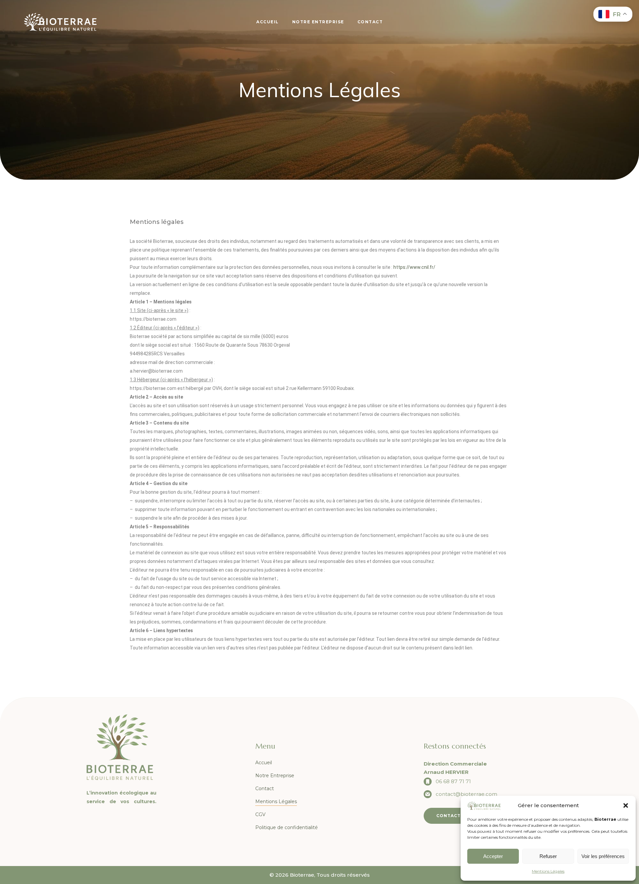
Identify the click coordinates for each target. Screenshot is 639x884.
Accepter (493, 856)
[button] (625, 805)
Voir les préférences (603, 856)
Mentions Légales (548, 871)
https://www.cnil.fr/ (414, 267)
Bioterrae (302, 875)
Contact (264, 789)
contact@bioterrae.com (466, 794)
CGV (260, 814)
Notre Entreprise (274, 776)
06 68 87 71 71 (453, 781)
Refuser (548, 856)
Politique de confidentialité (286, 827)
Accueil (263, 763)
